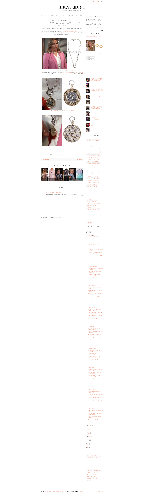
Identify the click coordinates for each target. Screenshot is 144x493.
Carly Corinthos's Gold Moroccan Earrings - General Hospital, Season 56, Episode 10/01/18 (94, 38)
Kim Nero (99, 182)
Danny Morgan (89, 159)
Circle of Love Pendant (66, 72)
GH (65, 154)
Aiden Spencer (89, 140)
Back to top (99, 491)
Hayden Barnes (95, 174)
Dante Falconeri (96, 159)
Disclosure (88, 68)
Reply (82, 195)
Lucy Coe (94, 188)
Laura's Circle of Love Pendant (56, 110)
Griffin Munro (89, 172)
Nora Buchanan (94, 201)
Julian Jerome (89, 182)
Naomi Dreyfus (97, 197)
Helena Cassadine (89, 176)
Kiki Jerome (94, 182)
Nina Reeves (88, 201)
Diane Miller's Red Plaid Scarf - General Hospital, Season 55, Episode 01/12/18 (97, 124)
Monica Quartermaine (97, 195)
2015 (88, 441)
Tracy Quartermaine (95, 218)
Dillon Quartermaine (96, 163)
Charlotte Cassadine (90, 155)
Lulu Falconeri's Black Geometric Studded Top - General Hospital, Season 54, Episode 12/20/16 (96, 96)
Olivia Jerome (89, 203)
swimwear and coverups (91, 478)
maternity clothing (94, 468)
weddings (88, 480)
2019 (88, 231)
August (89, 428)
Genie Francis (62, 154)
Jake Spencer (96, 176)
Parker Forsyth (94, 205)
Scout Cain (88, 213)
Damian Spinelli (95, 157)
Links (87, 72)
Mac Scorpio (95, 190)
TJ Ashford (88, 218)
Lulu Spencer (89, 190)
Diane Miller (89, 163)
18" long (55, 32)
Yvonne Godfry (89, 222)
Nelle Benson (95, 199)
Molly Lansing (89, 195)
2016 (88, 440)
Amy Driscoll (89, 144)
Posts (88, 57)
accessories (97, 455)
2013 (88, 444)
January (89, 437)
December (90, 233)
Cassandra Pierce (97, 153)
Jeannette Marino (96, 178)
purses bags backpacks (97, 470)
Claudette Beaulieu (98, 155)
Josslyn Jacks (96, 180)
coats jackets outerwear (91, 459)
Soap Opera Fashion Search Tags (92, 70)
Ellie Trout (96, 165)
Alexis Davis (96, 142)
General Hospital (56, 154)
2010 (88, 448)
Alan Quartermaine (96, 140)
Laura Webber (72, 154)
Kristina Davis (89, 184)
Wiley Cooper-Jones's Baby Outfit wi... (61, 179)
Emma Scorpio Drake (90, 167)
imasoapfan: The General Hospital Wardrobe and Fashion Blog (54, 491)
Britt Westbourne (90, 151)
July (89, 429)
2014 (88, 443)
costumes (98, 459)
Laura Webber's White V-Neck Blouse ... (76, 179)
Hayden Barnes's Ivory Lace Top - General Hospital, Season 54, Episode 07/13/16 (97, 113)
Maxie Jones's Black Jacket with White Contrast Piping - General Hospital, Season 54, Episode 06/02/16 (97, 107)
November (90, 235)
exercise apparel (93, 461)
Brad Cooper (89, 149)
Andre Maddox (95, 144)
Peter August (95, 207)
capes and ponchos (98, 457)
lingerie (88, 466)
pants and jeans (89, 470)
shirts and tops (89, 472)
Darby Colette (89, 161)
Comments (89, 59)
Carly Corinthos (89, 153)
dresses (88, 461)
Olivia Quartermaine (96, 203)
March (89, 435)
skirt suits (88, 474)
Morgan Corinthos (90, 197)
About (87, 66)
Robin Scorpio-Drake (90, 209)
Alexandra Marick (90, 142)
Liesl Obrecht (89, 186)
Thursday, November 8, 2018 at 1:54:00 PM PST (54, 192)
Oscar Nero (89, 205)
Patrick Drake (89, 207)
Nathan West (89, 199)
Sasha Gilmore (94, 211)
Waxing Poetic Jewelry (45, 32)
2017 (88, 439)
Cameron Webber (97, 151)
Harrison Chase (89, 174)
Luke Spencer (99, 188)
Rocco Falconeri (98, 209)
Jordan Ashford (89, 180)
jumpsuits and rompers (95, 464)
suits (96, 474)
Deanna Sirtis (95, 161)
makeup (88, 468)
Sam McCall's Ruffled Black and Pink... (47, 179)
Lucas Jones (95, 186)
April (89, 433)
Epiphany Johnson (98, 167)
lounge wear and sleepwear (95, 466)
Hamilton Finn (95, 172)
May (89, 432)
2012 (88, 446)
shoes (95, 472)
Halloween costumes (90, 455)
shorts (98, 472)
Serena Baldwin (94, 213)
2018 (88, 232)
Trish (101, 218)
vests (97, 478)
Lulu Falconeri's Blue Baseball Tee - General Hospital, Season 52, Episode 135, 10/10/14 (97, 90)
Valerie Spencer (89, 220)
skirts (93, 474)
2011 (88, 447)
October (90, 425)
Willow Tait (95, 220)
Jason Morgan (89, 178)
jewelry (68, 154)
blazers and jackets (90, 457)
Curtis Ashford (89, 157)
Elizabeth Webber (89, 165)
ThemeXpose (80, 491)
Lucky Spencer (89, 188)
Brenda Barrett (95, 149)
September (90, 426)
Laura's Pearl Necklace (56, 70)
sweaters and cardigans (91, 476)
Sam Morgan (89, 211)
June (89, 430)
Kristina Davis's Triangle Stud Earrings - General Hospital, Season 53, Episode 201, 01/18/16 (96, 118)
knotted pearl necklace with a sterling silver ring (72, 31)
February (90, 436)
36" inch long (61, 32)
